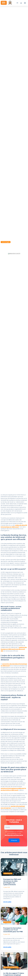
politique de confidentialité (14, 835)
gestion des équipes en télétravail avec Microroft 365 (14, 649)
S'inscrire (14, 840)
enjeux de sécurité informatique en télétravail (14, 526)
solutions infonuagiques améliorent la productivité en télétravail (13, 789)
